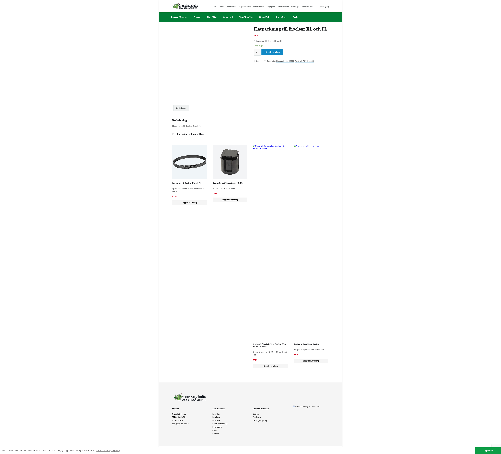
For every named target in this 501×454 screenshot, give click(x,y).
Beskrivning (181, 108)
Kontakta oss (307, 6)
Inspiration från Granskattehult (251, 6)
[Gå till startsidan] (185, 6)
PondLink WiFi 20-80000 (304, 61)
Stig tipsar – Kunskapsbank (278, 6)
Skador (215, 430)
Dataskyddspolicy (260, 420)
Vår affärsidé (231, 6)
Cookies (256, 414)
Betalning (216, 417)
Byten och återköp (220, 423)
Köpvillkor (216, 414)
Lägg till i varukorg (272, 52)
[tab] (181, 108)
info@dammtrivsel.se (180, 423)
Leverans (216, 420)
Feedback (257, 417)
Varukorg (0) (324, 7)
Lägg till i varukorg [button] (189, 202)
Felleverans (217, 427)
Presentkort (218, 6)
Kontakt (215, 433)
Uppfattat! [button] (488, 451)
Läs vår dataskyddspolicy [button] (108, 450)
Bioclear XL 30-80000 (285, 61)
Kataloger (295, 6)
